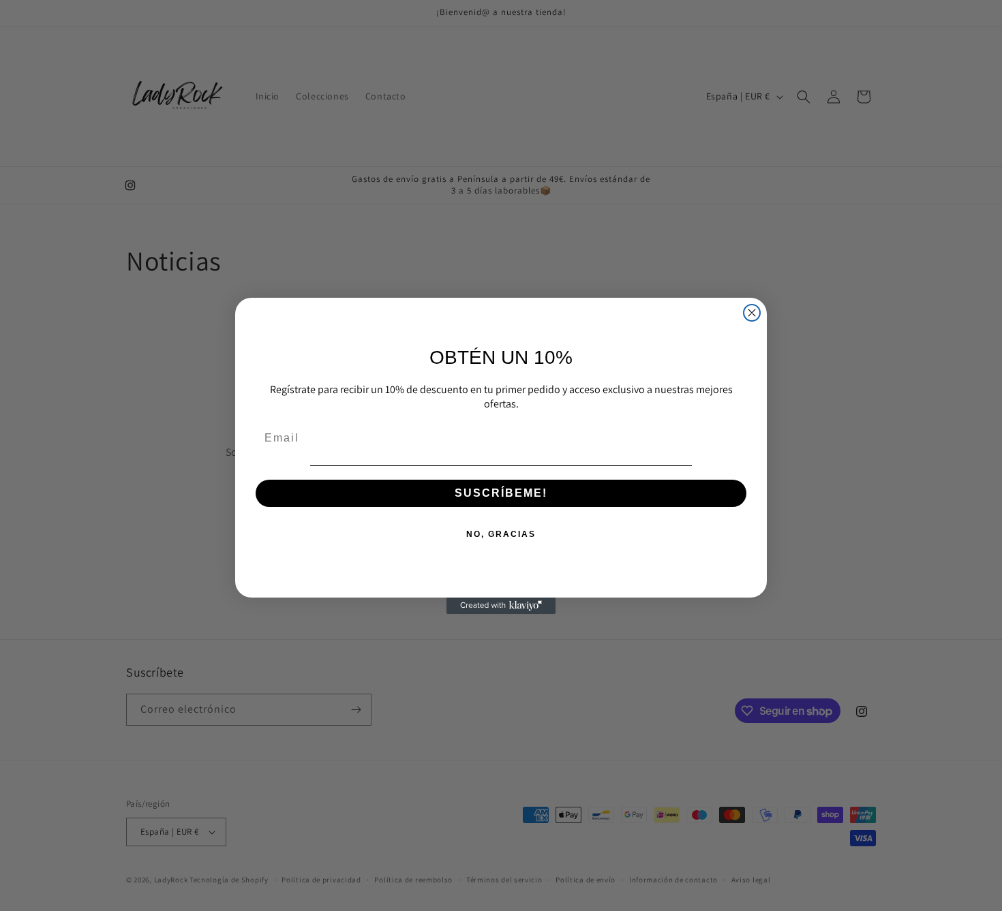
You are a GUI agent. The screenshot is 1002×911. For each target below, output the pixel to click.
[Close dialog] (752, 313)
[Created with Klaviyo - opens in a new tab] (501, 606)
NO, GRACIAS (501, 534)
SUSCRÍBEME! (501, 493)
